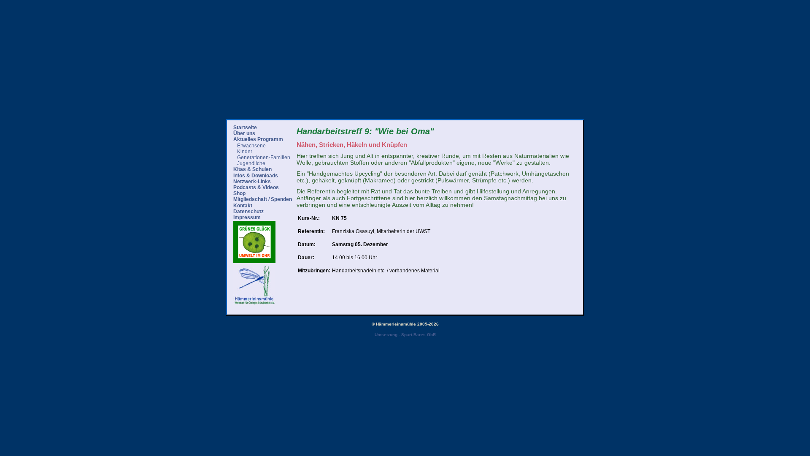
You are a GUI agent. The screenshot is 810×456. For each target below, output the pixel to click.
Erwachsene (251, 146)
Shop (239, 193)
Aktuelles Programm (258, 139)
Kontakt (242, 206)
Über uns (244, 133)
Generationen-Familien (263, 157)
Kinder (244, 152)
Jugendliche (251, 163)
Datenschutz (248, 211)
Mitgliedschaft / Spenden (262, 199)
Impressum (247, 217)
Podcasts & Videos (256, 187)
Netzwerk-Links (252, 182)
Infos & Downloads (255, 176)
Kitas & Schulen (252, 169)
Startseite (245, 127)
